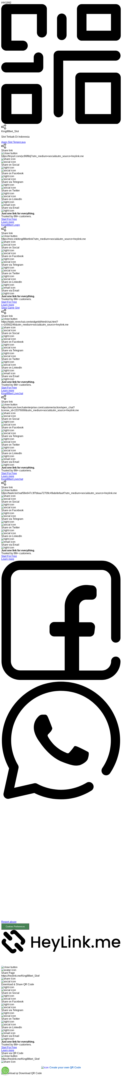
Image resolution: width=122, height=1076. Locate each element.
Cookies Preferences (15, 926)
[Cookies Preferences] (5, 1070)
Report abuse (9, 921)
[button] (61, 865)
